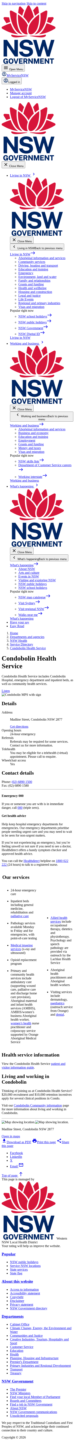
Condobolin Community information (38, 1105)
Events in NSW (28, 576)
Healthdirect (32, 861)
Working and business (27, 425)
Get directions (19, 726)
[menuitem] (21, 89)
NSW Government (17, 1381)
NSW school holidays (32, 587)
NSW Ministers (20, 1393)
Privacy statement (21, 1304)
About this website (17, 1281)
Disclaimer (17, 1301)
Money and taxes (29, 448)
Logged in (14, 82)
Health (14, 1354)
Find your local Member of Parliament (35, 1397)
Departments (13, 1316)
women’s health (21, 1023)
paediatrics (57, 1003)
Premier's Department (24, 1362)
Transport (16, 1369)
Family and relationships (34, 280)
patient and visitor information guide (33, 1065)
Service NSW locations (25, 1266)
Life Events (26, 299)
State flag (16, 1273)
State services (19, 1269)
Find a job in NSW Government (31, 1404)
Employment (26, 440)
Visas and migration (31, 307)
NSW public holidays (32, 584)
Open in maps (11, 1136)
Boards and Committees (25, 1400)
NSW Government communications (33, 1412)
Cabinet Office (19, 1324)
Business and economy (33, 433)
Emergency (25, 273)
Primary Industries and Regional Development (40, 1365)
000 (20, 807)
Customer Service (21, 1347)
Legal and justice (29, 295)
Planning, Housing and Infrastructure (34, 1358)
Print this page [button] (44, 1142)
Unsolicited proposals (24, 1415)
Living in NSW (22, 254)
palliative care (20, 916)
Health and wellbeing (32, 288)
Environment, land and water (37, 277)
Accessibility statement (25, 1293)
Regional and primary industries (39, 303)
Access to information (24, 1289)
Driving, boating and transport (38, 265)
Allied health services (58, 919)
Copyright (16, 1297)
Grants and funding (31, 284)
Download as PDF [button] (16, 1142)
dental (60, 1014)
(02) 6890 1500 (22, 782)
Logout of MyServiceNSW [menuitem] (28, 97)
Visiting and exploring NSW (37, 580)
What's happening (24, 565)
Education (16, 1350)
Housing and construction (35, 292)
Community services (31, 262)
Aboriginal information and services (41, 258)
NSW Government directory (28, 1308)
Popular (9, 1254)
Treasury (15, 1373)
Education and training (33, 269)
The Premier (18, 1389)
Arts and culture (28, 572)
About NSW (26, 569)
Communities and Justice (26, 1335)
